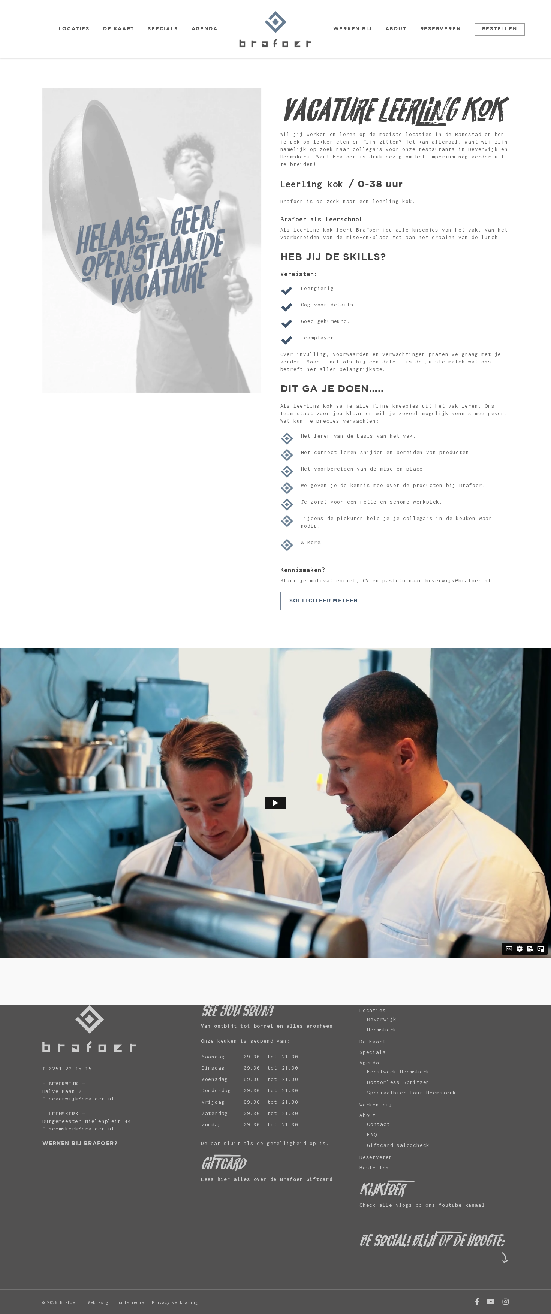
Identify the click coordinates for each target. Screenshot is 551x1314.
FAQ (372, 1135)
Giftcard (319, 1179)
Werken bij (375, 1105)
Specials (372, 1052)
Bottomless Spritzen (398, 1082)
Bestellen (374, 1167)
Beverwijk (382, 1019)
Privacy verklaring (175, 1302)
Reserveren (375, 1157)
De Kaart (372, 1042)
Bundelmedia (130, 1302)
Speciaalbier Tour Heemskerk (411, 1093)
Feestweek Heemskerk (398, 1072)
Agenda (369, 1063)
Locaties (372, 1010)
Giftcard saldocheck (398, 1145)
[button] (323, 601)
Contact (378, 1124)
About (367, 1115)
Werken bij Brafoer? (80, 1143)
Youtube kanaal (462, 1205)
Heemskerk (382, 1030)
